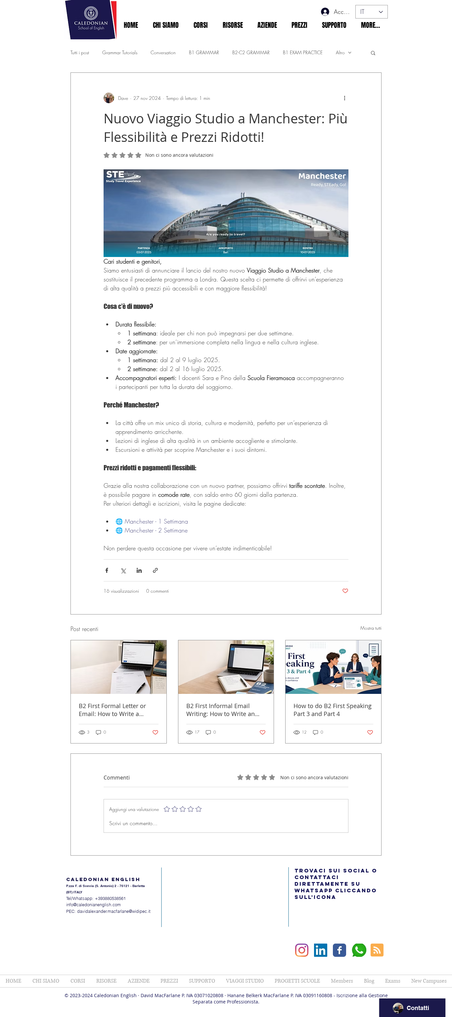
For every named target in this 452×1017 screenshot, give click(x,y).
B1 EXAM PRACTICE (303, 52)
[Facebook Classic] (339, 950)
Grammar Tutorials (119, 52)
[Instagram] (301, 950)
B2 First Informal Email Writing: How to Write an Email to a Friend (220, 710)
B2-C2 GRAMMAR (251, 52)
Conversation (163, 52)
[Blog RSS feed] (377, 950)
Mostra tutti (371, 628)
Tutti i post (79, 52)
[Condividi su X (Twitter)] (123, 570)
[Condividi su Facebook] (107, 570)
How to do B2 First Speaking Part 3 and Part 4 (333, 710)
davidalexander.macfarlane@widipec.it (114, 911)
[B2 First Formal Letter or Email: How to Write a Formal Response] (118, 667)
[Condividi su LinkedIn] (139, 570)
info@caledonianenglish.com (93, 904)
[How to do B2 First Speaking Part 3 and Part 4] (333, 667)
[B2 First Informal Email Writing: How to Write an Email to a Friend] (226, 667)
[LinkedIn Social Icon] (320, 950)
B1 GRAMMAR (204, 52)
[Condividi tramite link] (155, 570)
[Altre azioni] (344, 98)
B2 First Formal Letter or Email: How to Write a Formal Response (112, 710)
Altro (340, 52)
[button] (165, 25)
